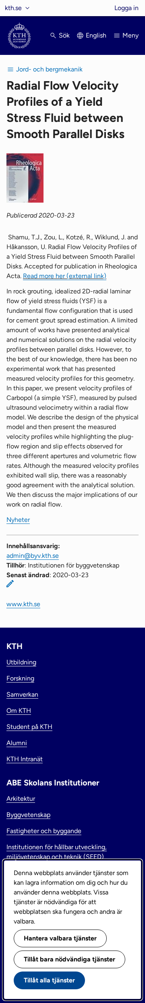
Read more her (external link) (64, 276)
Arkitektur (20, 798)
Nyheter (18, 519)
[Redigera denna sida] (10, 583)
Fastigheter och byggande (43, 831)
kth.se (13, 8)
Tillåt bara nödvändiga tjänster (69, 959)
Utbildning (21, 662)
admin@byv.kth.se (32, 555)
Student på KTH (29, 727)
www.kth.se (23, 604)
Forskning (20, 678)
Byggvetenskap (28, 815)
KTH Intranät (24, 759)
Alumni (16, 743)
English (96, 35)
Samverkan (22, 694)
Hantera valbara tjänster (60, 938)
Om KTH (18, 710)
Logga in (126, 8)
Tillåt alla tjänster (49, 980)
